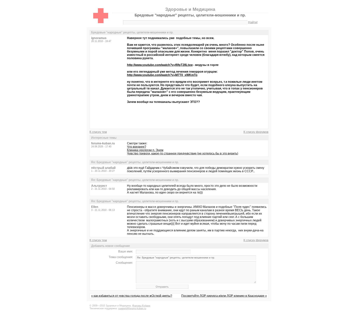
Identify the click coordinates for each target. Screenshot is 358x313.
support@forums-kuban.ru (132, 308)
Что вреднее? (136, 146)
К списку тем (98, 132)
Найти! (252, 22)
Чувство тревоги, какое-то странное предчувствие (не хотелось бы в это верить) (182, 153)
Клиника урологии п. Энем (145, 150)
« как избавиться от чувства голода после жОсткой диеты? (131, 295)
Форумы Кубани (141, 305)
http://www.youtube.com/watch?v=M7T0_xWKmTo (162, 75)
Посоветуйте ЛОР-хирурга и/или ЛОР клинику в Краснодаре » (224, 295)
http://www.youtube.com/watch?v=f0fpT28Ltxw (160, 64)
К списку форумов (256, 132)
